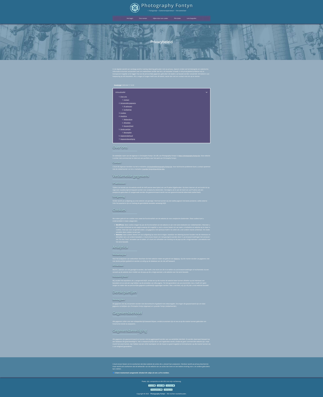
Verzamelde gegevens (128, 103)
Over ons (123, 97)
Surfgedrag (127, 110)
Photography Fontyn (157, 394)
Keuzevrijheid (128, 126)
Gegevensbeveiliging (127, 139)
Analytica (123, 116)
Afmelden (127, 123)
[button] (152, 385)
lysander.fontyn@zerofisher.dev (153, 169)
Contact (126, 100)
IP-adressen (128, 106)
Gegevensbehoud (126, 136)
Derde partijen (125, 129)
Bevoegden (128, 133)
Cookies (123, 113)
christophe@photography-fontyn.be (159, 167)
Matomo (177, 259)
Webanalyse (128, 119)
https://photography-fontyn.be (189, 156)
